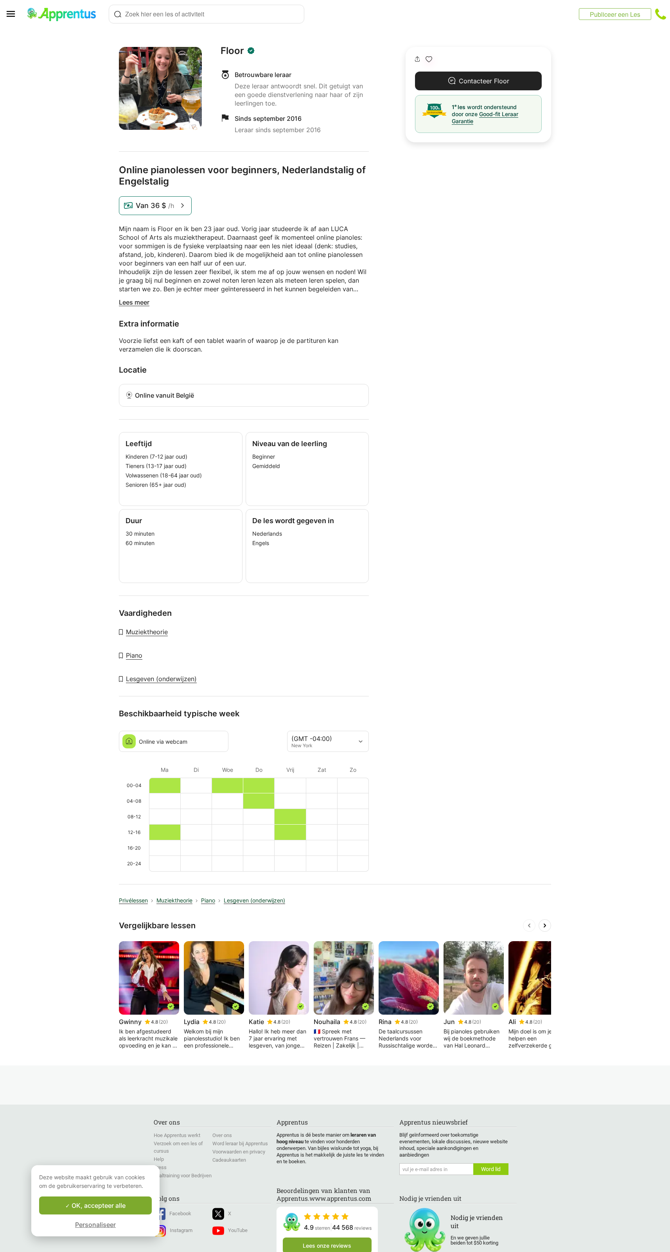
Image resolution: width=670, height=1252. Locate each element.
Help (159, 1159)
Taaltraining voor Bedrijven (183, 1175)
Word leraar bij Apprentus (240, 1143)
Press (160, 1167)
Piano (134, 655)
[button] (429, 59)
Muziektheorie (147, 632)
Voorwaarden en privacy (238, 1152)
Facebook (180, 1213)
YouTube (238, 1230)
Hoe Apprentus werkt (177, 1135)
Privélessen (133, 900)
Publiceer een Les (615, 14)
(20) (163, 1022)
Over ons (222, 1135)
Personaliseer (95, 1225)
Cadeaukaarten (229, 1160)
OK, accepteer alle (98, 1205)
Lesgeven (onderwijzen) (161, 679)
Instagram (181, 1230)
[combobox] (206, 14)
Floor (232, 50)
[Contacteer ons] (660, 14)
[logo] (64, 14)
